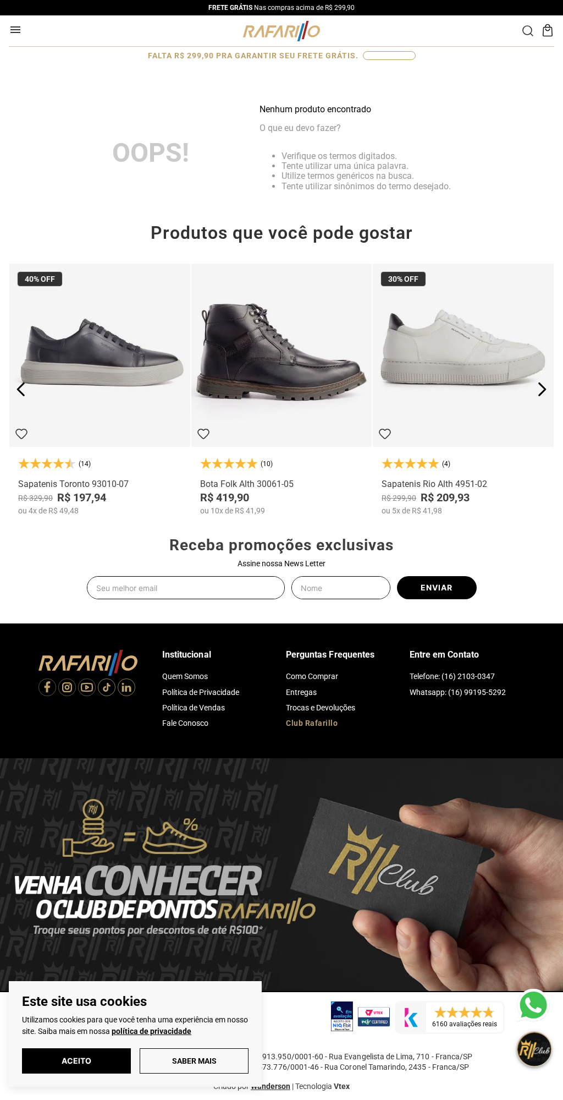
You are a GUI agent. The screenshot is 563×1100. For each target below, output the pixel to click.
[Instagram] (67, 688)
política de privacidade (151, 1031)
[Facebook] (47, 688)
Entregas (301, 692)
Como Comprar (312, 676)
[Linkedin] (126, 688)
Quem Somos (185, 676)
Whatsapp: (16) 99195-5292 (458, 692)
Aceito (76, 1060)
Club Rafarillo (312, 723)
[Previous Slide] (21, 389)
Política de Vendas (193, 707)
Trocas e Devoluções (320, 707)
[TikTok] (106, 688)
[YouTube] (87, 688)
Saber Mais (194, 1061)
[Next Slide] (542, 389)
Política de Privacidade (200, 692)
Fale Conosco (185, 723)
